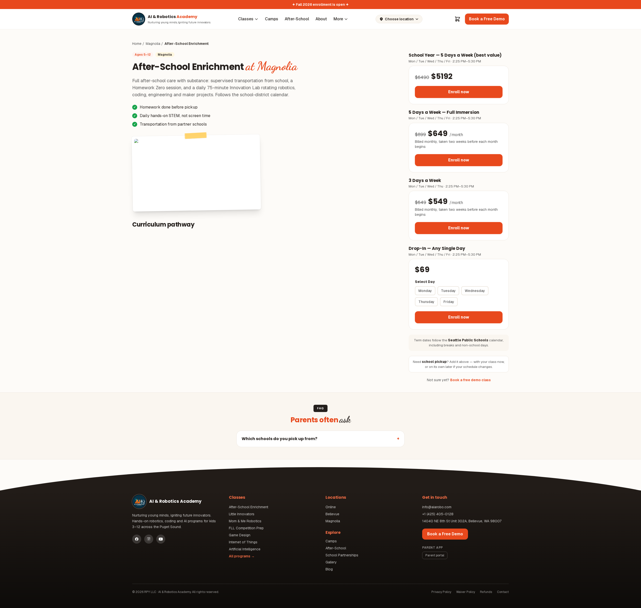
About (321, 19)
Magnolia (153, 43)
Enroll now (458, 91)
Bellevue (332, 514)
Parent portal (434, 555)
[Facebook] (136, 539)
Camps (271, 19)
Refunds (486, 592)
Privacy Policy (441, 592)
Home (136, 43)
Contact (503, 592)
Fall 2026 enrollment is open (320, 4)
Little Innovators (241, 514)
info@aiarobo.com (436, 507)
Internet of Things (243, 542)
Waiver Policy (465, 592)
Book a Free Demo (445, 534)
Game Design (239, 535)
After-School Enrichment (248, 507)
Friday (448, 301)
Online (331, 507)
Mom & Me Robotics (245, 521)
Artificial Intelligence (244, 549)
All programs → (242, 556)
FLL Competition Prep (246, 528)
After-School (297, 19)
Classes (245, 19)
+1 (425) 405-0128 (437, 514)
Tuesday (448, 290)
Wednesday (475, 290)
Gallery (331, 562)
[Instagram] (148, 539)
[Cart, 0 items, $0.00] (457, 19)
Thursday (426, 301)
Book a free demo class (470, 380)
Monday (425, 290)
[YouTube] (160, 539)
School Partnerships (342, 555)
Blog (329, 569)
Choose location (399, 19)
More (338, 19)
